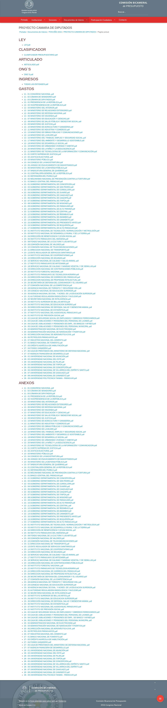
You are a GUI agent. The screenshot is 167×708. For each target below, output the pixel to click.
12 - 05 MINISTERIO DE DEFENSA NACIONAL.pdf (45, 113)
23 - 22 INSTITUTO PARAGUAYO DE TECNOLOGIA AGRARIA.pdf (51, 274)
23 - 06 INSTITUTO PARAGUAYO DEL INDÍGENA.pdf (46, 239)
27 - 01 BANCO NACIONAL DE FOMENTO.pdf (43, 343)
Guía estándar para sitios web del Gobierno (48, 701)
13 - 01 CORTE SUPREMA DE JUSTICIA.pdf (42, 154)
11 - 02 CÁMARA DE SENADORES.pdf (40, 97)
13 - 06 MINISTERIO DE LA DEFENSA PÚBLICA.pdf (45, 168)
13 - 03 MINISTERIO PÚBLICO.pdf (38, 160)
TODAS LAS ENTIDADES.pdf (36, 84)
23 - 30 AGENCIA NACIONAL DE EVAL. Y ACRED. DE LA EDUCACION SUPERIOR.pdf (59, 587)
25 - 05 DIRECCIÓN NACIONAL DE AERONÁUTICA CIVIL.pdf (49, 335)
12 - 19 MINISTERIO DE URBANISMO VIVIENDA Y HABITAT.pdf (50, 146)
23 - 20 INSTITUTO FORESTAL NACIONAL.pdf (43, 272)
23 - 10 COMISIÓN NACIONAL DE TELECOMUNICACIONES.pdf (50, 247)
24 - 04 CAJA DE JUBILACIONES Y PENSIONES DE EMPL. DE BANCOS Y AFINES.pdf (60, 324)
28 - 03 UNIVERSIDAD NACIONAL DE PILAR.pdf (44, 362)
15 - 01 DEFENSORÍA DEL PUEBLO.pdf (40, 176)
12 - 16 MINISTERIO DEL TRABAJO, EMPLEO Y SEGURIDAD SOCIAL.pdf (55, 138)
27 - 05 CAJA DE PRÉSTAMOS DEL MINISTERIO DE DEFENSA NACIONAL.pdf (57, 351)
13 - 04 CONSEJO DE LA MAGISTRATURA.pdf (43, 162)
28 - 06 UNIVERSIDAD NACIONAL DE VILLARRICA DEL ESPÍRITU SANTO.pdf (56, 370)
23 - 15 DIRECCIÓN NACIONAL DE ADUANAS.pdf (44, 258)
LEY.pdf (27, 45)
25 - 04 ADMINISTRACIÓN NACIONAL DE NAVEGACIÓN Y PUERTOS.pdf (54, 332)
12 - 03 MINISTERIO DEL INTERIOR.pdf (40, 108)
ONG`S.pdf (28, 74)
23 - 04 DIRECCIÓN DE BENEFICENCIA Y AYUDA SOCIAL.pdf (50, 236)
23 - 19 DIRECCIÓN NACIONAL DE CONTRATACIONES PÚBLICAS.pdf (53, 269)
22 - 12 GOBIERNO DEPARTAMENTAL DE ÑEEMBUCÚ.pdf (48, 214)
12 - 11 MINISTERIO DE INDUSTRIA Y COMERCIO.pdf (47, 130)
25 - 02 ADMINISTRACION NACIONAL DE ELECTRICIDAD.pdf (50, 329)
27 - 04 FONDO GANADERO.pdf (37, 348)
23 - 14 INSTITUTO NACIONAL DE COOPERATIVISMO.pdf (48, 255)
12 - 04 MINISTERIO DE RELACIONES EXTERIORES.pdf (47, 110)
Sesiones (53, 20)
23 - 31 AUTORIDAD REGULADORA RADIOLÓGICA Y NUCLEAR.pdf (52, 296)
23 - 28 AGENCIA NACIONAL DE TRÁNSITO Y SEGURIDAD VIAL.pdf (52, 288)
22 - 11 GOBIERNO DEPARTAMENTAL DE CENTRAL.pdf (47, 212)
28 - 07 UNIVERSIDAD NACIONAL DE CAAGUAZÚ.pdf (46, 373)
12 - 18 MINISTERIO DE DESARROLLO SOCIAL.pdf (45, 143)
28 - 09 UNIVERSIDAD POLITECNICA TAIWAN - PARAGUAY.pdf (50, 378)
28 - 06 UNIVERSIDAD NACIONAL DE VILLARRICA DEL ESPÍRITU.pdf (53, 667)
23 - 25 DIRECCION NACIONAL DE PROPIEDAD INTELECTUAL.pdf (52, 280)
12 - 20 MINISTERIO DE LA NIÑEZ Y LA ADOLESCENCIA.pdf (49, 149)
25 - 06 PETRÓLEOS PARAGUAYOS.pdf (40, 337)
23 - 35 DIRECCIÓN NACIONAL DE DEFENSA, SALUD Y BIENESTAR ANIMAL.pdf (58, 307)
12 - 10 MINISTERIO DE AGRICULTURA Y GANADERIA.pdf (48, 127)
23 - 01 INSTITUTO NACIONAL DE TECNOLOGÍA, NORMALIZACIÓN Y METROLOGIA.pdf (61, 525)
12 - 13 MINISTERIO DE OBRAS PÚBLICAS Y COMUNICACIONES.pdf (53, 132)
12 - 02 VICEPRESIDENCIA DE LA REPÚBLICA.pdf (45, 105)
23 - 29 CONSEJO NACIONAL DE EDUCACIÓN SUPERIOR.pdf (50, 291)
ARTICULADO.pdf (31, 65)
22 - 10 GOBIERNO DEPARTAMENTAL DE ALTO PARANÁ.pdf (49, 209)
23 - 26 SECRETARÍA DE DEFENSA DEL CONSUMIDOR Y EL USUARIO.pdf (55, 283)
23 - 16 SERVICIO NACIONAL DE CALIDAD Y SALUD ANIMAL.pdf (51, 261)
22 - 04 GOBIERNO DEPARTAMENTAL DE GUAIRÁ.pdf (47, 192)
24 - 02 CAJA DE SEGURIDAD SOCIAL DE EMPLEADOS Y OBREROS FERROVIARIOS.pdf (61, 318)
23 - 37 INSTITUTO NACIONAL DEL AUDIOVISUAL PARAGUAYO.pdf (52, 313)
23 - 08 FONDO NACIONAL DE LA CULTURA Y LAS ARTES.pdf (50, 242)
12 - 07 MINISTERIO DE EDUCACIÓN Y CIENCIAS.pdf (46, 119)
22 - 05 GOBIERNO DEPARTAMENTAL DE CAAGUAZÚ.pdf (48, 195)
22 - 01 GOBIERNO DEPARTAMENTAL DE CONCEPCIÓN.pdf (49, 184)
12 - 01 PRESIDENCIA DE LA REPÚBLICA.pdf (43, 102)
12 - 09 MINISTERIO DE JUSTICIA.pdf (40, 124)
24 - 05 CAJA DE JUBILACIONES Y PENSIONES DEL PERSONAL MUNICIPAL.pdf (58, 326)
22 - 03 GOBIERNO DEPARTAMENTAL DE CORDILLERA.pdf (49, 190)
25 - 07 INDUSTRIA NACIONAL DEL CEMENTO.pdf (45, 340)
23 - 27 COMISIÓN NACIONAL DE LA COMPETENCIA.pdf (48, 285)
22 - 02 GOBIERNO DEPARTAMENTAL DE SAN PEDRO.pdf (48, 187)
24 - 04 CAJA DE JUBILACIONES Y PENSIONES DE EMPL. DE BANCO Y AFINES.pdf (59, 618)
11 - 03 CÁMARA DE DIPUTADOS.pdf (39, 100)
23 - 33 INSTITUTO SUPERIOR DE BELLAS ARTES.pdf (47, 302)
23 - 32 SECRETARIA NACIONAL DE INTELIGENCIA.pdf (47, 299)
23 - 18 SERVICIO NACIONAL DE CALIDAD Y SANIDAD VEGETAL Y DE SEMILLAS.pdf (60, 266)
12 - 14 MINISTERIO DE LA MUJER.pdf (40, 135)
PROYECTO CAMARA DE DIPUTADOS (80, 32)
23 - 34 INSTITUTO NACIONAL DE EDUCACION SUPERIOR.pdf (50, 598)
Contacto (123, 20)
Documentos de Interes (74, 20)
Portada (24, 20)
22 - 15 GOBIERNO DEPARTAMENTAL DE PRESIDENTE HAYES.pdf (52, 222)
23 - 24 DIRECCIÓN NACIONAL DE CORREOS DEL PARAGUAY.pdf (52, 277)
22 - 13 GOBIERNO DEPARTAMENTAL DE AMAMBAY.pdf (47, 217)
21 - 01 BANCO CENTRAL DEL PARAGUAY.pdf (43, 181)
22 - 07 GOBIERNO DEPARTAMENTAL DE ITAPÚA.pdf (46, 201)
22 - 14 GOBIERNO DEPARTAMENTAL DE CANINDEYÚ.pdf (48, 220)
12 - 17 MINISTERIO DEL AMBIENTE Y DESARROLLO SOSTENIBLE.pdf (54, 140)
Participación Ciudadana (101, 20)
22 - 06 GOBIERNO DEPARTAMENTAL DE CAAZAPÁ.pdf (47, 198)
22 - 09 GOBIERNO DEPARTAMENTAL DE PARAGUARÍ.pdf (48, 206)
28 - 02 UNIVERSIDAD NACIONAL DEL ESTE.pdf (44, 359)
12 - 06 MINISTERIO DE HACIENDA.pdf (40, 116)
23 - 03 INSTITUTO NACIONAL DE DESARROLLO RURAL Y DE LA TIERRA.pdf (57, 233)
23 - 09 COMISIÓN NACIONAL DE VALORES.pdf (44, 244)
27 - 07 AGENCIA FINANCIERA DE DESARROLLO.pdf (46, 354)
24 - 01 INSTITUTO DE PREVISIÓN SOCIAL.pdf (44, 315)
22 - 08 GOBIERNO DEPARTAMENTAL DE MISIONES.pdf (48, 203)
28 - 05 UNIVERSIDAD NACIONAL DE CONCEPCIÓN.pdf (47, 367)
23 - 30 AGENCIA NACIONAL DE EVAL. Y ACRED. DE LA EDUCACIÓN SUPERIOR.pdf (59, 294)
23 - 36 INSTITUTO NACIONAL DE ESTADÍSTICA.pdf (46, 310)
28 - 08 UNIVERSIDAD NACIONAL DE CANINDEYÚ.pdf (47, 375)
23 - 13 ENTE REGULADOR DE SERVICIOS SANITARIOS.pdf (49, 253)
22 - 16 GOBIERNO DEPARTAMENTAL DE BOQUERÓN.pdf (48, 225)
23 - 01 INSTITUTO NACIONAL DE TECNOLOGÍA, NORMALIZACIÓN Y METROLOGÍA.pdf (61, 231)
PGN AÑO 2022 (55, 32)
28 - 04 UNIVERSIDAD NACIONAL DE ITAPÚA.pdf (44, 365)
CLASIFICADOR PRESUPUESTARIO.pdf (41, 55)
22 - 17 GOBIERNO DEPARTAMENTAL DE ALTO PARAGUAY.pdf (50, 228)
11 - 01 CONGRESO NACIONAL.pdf (39, 94)
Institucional (37, 20)
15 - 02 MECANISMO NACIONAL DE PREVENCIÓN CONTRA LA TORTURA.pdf (57, 179)
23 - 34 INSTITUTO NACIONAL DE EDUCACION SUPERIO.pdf (50, 304)
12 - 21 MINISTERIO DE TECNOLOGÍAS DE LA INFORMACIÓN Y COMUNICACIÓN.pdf (60, 151)
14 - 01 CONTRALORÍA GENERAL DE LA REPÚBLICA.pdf (48, 173)
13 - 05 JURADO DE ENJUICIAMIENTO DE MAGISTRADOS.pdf (50, 165)
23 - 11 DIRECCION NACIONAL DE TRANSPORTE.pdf (46, 250)
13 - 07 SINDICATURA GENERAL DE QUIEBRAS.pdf (45, 171)
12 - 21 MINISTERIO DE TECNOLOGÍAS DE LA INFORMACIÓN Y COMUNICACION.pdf (60, 445)
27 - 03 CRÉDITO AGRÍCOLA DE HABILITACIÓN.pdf (45, 345)
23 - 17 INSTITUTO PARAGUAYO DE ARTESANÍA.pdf (46, 263)
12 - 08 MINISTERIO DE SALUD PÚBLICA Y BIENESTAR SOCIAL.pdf (52, 121)
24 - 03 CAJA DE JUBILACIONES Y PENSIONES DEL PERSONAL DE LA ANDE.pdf (58, 321)
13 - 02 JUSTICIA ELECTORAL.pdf (38, 157)
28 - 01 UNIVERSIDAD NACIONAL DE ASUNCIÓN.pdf (46, 356)
